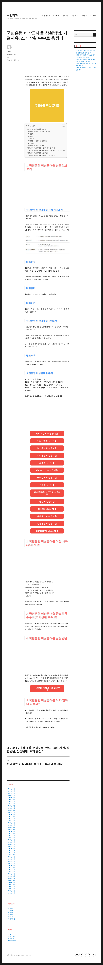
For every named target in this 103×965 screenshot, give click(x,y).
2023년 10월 (11, 810)
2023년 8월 (11, 814)
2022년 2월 (11, 846)
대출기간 (31, 139)
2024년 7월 (11, 791)
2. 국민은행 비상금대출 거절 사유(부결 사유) (41, 148)
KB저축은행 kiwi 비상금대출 (47, 493)
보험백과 (12, 15)
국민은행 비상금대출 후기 (36, 146)
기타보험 (65, 16)
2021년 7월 (11, 861)
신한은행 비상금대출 (47, 523)
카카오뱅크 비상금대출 (47, 433)
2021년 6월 (11, 863)
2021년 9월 (11, 857)
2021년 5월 (11, 865)
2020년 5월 (11, 891)
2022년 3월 (11, 844)
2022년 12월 (11, 827)
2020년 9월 (11, 882)
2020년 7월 (11, 887)
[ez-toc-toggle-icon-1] (62, 126)
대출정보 (84, 16)
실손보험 (56, 16)
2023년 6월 (11, 819)
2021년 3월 (11, 870)
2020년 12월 (11, 876)
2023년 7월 (11, 816)
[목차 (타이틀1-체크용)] (63, 126)
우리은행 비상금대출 (47, 441)
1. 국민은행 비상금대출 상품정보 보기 (38, 129)
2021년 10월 (11, 855)
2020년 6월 (11, 889)
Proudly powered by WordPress (22, 955)
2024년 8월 (11, 789)
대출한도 (31, 134)
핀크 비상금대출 (47, 485)
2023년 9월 (11, 812)
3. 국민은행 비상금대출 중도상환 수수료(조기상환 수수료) (45, 150)
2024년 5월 (11, 795)
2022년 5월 (11, 840)
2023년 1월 (11, 825)
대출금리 (31, 136)
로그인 (10, 934)
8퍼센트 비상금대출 (47, 509)
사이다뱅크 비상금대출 (47, 470)
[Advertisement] (47, 59)
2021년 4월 (11, 867)
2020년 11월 (11, 878)
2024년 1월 (11, 804)
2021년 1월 (11, 874)
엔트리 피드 (11, 936)
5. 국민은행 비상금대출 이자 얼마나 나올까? (40, 155)
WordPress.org (12, 940)
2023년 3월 (11, 823)
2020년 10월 (11, 880)
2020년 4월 (11, 893)
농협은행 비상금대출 (47, 448)
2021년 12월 (11, 850)
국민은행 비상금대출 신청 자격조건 (39, 131)
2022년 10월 (11, 829)
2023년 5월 (11, 821)
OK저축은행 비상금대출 (47, 531)
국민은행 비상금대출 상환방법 (37, 141)
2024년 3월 (11, 799)
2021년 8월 (11, 859)
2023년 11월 (11, 808)
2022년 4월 (11, 842)
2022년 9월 (11, 831)
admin (9, 51)
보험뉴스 (74, 16)
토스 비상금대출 (47, 463)
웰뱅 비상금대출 (47, 501)
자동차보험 (46, 16)
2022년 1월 (11, 848)
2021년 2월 (11, 872)
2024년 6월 (11, 793)
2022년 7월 (11, 836)
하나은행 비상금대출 (47, 455)
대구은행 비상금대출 (47, 516)
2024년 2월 (11, 802)
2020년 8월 (11, 884)
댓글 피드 (11, 938)
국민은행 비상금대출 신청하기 (47, 689)
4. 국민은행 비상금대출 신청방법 (37, 153)
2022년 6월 (11, 838)
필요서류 (31, 143)
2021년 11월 (11, 853)
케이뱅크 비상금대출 (47, 477)
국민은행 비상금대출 (13, 60)
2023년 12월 (11, 806)
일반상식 (93, 16)
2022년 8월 (11, 833)
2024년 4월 (11, 797)
